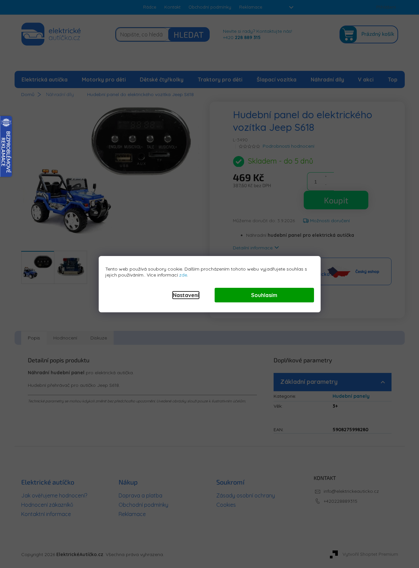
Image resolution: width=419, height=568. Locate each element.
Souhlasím (264, 295)
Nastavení (186, 295)
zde (183, 275)
